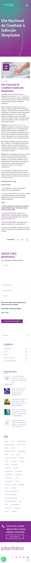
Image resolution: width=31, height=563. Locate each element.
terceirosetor (8, 508)
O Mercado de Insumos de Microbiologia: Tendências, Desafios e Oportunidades (19, 411)
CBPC (6, 454)
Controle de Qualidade (11, 458)
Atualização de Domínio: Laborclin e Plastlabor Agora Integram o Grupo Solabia (19, 422)
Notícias (5, 81)
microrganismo (8, 478)
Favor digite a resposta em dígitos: (11, 308)
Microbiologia (7, 348)
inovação (22, 461)
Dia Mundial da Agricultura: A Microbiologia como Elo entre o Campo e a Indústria (19, 401)
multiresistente (8, 481)
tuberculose (17, 508)
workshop (14, 511)
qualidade (13, 488)
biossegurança (22, 451)
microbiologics (8, 474)
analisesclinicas (22, 441)
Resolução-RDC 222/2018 (9, 227)
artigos (6, 448)
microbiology (18, 474)
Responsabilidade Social (10, 360)
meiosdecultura (9, 471)
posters (7, 488)
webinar (7, 511)
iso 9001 (7, 464)
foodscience (14, 461)
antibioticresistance (10, 444)
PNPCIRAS (15, 114)
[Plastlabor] (9, 5)
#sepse (7, 441)
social (6, 504)
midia (16, 478)
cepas (12, 454)
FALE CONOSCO (15, 537)
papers (15, 484)
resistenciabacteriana (10, 494)
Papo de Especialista (9, 357)
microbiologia (18, 471)
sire (20, 501)
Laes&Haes (8, 468)
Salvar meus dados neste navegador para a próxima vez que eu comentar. (13, 303)
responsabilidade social (11, 498)
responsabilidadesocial (11, 501)
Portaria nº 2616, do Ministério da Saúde (13, 193)
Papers (6, 354)
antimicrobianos (21, 444)
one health (7, 484)
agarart (13, 441)
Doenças (21, 458)
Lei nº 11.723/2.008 (21, 96)
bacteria (13, 448)
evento (6, 461)
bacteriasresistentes (10, 451)
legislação (16, 468)
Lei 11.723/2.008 (6, 188)
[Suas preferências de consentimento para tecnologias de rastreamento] (28, 560)
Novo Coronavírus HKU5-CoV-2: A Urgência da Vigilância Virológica (19, 390)
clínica (18, 454)
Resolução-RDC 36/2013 (9, 222)
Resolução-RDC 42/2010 (9, 213)
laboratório (14, 464)
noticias (17, 481)
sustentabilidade (14, 504)
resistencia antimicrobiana (11, 491)
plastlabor (21, 484)
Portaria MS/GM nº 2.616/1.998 (17, 125)
